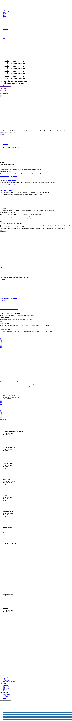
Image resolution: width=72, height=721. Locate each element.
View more (4, 436)
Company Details (5, 685)
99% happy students (5, 171)
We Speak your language (7, 167)
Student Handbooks (6, 688)
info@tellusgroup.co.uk (4, 701)
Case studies (5, 14)
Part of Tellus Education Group (8, 185)
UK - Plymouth (5, 144)
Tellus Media (5, 689)
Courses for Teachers (6, 694)
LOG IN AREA (5, 17)
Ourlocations (4, 33)
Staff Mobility (5, 678)
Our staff (4, 12)
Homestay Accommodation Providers (9, 681)
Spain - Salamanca (6, 145)
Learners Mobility (5, 677)
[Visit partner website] (8, 104)
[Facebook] (10, 640)
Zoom (1, 335)
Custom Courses (5, 695)
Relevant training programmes (8, 176)
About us (4, 16)
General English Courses (7, 697)
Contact (4, 9)
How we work (5, 15)
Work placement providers (7, 680)
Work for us (4, 690)
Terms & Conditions (6, 686)
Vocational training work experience (9, 10)
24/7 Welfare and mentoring (8, 180)
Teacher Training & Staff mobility (8, 11)
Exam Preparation (5, 696)
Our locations (5, 13)
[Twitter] (10, 624)
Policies (4, 687)
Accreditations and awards (7, 190)
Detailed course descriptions (13, 387)
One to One (4, 698)
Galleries (4, 679)
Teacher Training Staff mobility (5, 31)
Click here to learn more (4, 387)
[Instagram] (10, 632)
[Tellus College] (8, 27)
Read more (2, 134)
